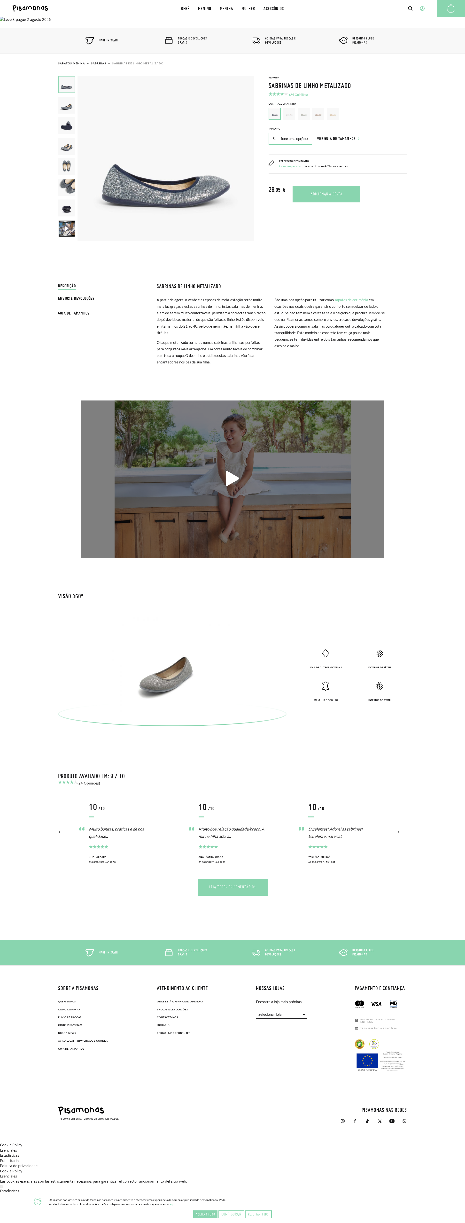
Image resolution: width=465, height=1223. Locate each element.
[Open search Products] (410, 8)
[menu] (232, 8)
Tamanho (274, 128)
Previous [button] (60, 832)
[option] (289, 114)
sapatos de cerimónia (351, 300)
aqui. (173, 1204)
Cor (282, 103)
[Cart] (451, 8)
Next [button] (398, 832)
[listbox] (338, 115)
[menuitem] (185, 8)
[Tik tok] (367, 1121)
